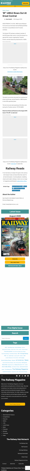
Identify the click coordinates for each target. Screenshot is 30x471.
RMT (23, 364)
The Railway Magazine (19, 188)
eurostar (19, 349)
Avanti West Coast (11, 347)
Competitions (6, 416)
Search (25, 338)
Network (13, 360)
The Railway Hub (8, 369)
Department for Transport (6, 349)
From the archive (8, 351)
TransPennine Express (7, 371)
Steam (7, 10)
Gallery (4, 421)
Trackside (5, 433)
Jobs (4, 423)
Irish (7, 355)
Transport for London (15, 371)
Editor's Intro (13, 349)
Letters (21, 355)
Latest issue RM (16, 355)
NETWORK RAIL (20, 360)
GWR (19, 353)
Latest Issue (6, 425)
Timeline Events (16, 190)
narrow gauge (21, 357)
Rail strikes (4, 364)
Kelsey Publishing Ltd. (7, 468)
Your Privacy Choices (15, 404)
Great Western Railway (13, 353)
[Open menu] (15, 6)
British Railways (18, 347)
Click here (13, 163)
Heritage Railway (24, 353)
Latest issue (11, 355)
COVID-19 (23, 347)
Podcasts (5, 429)
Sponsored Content (24, 366)
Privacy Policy (17, 468)
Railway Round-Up (11, 364)
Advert (15, 43)
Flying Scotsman (24, 349)
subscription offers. (22, 181)
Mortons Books (15, 357)
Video (4, 435)
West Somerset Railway (23, 371)
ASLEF (6, 347)
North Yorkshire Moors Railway (8, 362)
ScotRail (26, 364)
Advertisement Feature (9, 414)
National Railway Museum (6, 360)
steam (3, 369)
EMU (17, 349)
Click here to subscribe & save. (15, 71)
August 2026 (15, 216)
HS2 (5, 355)
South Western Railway (15, 366)
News (4, 10)
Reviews (5, 431)
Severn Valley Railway (6, 366)
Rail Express (24, 362)
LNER (24, 355)
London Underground (9, 357)
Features (5, 419)
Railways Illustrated (18, 364)
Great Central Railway (17, 186)
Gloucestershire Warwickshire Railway (19, 351)
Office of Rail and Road (17, 362)
